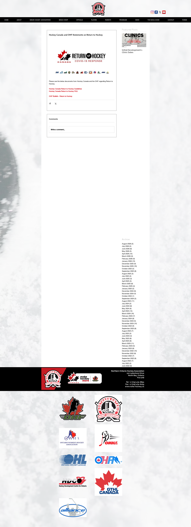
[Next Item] (143, 40)
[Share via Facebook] (50, 103)
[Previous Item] (125, 40)
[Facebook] (156, 12)
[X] (160, 12)
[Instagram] (152, 12)
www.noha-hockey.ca (134, 386)
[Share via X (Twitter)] (55, 103)
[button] (40, 20)
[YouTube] (164, 12)
